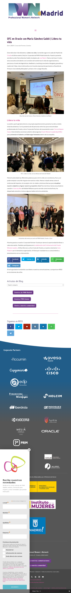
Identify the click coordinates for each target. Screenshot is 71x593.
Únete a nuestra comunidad (24, 305)
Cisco (55, 129)
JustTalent (43, 58)
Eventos (28, 45)
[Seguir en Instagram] (39, 576)
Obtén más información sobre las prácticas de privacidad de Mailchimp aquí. (14, 580)
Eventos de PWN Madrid (23, 292)
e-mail (5, 503)
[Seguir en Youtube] (42, 576)
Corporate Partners (20, 45)
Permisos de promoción (10, 542)
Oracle (9, 55)
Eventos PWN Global (21, 299)
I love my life (17, 188)
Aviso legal (47, 588)
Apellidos (6, 522)
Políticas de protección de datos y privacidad (13, 567)
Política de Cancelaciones (59, 588)
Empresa (6, 532)
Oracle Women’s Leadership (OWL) (51, 132)
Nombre (6, 513)
